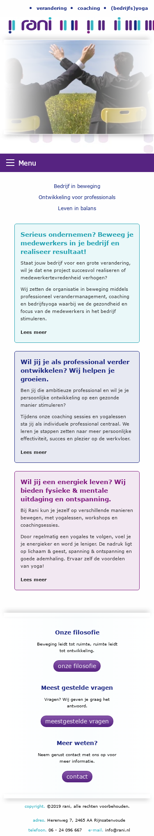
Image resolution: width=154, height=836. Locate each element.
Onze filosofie (77, 665)
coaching (89, 8)
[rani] (26, 23)
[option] (77, 87)
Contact (77, 776)
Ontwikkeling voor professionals (77, 197)
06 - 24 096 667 (65, 829)
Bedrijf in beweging (77, 186)
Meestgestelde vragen (77, 721)
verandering (52, 8)
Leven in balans (77, 208)
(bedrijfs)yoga (129, 8)
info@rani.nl (117, 829)
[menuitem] (52, 7)
